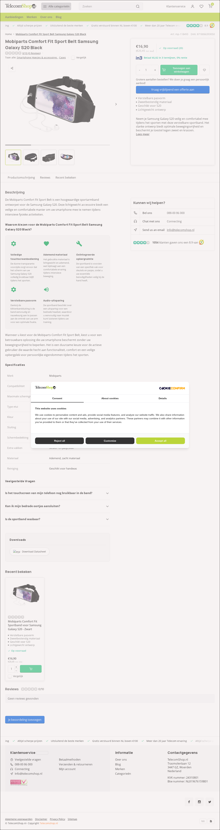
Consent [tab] (57, 398)
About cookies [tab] (110, 398)
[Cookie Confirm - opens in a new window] (172, 388)
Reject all (59, 440)
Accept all (160, 440)
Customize (110, 440)
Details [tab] (163, 398)
